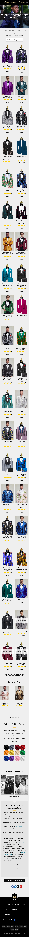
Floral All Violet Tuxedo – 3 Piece (7, 97)
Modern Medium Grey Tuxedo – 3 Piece (21, 631)
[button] (2, 2)
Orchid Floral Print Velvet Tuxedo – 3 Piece (7, 443)
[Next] (23, 675)
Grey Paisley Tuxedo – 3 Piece (7, 347)
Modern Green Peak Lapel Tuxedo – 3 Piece (7, 317)
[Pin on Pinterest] (21, 886)
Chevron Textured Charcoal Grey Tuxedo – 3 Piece (21, 663)
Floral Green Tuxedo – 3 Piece (7, 190)
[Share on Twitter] (15, 886)
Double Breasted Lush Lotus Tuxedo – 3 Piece (21, 506)
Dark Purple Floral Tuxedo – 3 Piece (7, 65)
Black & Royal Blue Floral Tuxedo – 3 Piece (21, 190)
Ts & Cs (24, 933)
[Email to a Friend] (18, 886)
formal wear (6, 820)
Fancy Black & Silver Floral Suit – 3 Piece (22, 127)
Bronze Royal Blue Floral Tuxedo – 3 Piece (7, 569)
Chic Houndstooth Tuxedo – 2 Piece (7, 127)
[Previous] (5, 675)
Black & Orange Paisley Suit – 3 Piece (21, 568)
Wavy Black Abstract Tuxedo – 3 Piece (7, 631)
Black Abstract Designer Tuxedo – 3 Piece (21, 380)
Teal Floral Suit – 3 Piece (21, 97)
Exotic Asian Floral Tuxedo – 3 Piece (7, 537)
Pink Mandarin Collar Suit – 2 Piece (21, 316)
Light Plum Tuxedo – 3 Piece (21, 442)
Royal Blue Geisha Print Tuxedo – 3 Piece (21, 538)
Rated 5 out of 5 (9, 35)
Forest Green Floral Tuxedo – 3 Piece (7, 221)
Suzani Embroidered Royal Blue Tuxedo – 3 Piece (21, 601)
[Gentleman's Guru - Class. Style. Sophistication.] (14, 2)
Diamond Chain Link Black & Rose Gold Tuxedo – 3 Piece (7, 158)
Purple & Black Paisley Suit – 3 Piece (21, 65)
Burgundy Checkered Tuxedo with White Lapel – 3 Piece (21, 222)
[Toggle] (23, 905)
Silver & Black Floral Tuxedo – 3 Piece (7, 379)
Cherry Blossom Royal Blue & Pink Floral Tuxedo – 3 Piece (21, 474)
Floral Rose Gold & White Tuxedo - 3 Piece (5, 703)
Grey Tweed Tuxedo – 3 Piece (7, 474)
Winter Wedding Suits (15, 30)
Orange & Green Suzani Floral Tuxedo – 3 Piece (21, 348)
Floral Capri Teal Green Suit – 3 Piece (7, 600)
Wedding (5, 30)
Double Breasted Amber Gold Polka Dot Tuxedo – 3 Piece (7, 254)
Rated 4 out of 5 (20, 35)
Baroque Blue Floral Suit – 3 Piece (7, 505)
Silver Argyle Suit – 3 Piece (22, 410)
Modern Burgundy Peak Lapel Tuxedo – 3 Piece (21, 254)
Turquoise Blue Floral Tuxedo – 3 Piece (7, 284)
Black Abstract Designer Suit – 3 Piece (21, 285)
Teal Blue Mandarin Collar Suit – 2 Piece (22, 157)
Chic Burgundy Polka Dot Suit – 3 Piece (7, 663)
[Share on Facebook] (12, 886)
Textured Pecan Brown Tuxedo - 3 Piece (19, 703)
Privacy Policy (17, 933)
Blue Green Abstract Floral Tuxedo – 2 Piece (7, 411)
